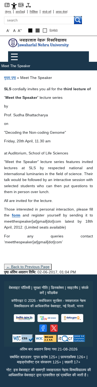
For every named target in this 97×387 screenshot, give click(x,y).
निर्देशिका (34, 11)
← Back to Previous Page (28, 267)
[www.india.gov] (24, 318)
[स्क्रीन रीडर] (21, 5)
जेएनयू (8, 11)
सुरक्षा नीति (40, 287)
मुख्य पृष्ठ (10, 77)
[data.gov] (72, 318)
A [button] (20, 30)
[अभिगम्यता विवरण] (14, 6)
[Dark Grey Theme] (38, 30)
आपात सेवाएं (61, 11)
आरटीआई (20, 11)
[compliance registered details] (71, 338)
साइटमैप (72, 287)
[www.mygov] (47, 318)
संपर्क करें (46, 11)
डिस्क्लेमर (57, 287)
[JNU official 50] (54, 328)
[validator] (23, 338)
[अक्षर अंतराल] (28, 5)
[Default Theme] (45, 30)
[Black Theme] (30, 30)
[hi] (39, 43)
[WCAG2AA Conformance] (46, 338)
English (54, 30)
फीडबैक (52, 293)
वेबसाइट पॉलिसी (19, 287)
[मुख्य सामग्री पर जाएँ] (6, 5)
